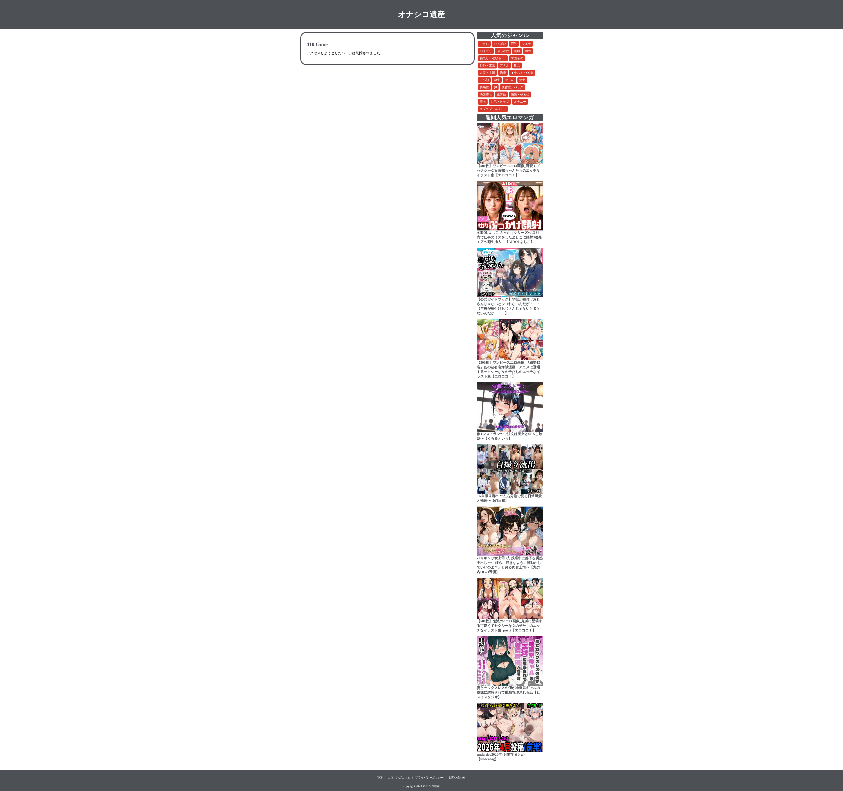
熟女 (522, 80)
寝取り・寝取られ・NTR (496, 58)
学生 (497, 80)
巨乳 (514, 43)
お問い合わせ (457, 777)
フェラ (526, 43)
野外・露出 (487, 65)
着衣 (483, 101)
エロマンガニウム (398, 777)
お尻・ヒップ (500, 101)
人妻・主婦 (487, 72)
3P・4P (509, 80)
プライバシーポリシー (429, 777)
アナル (504, 65)
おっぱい (500, 43)
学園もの (517, 58)
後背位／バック (512, 87)
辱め (528, 51)
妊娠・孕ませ (520, 94)
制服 (517, 51)
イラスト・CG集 (522, 72)
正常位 (501, 94)
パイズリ (486, 51)
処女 (517, 65)
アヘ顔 (484, 80)
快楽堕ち (486, 94)
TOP (380, 777)
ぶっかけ (503, 51)
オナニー (520, 101)
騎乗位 (484, 87)
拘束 (503, 72)
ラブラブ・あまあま (493, 109)
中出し (484, 43)
